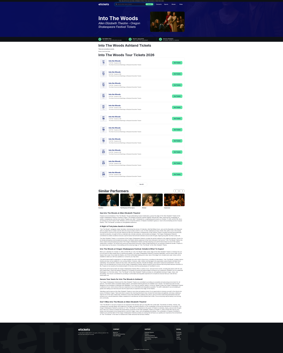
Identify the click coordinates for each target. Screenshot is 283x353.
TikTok (178, 335)
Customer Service (149, 332)
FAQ (146, 340)
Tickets (177, 62)
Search (149, 4)
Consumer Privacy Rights (151, 337)
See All (141, 184)
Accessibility (148, 339)
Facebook (178, 332)
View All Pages (117, 335)
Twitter (178, 337)
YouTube (178, 339)
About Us (115, 332)
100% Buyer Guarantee (119, 334)
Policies (147, 334)
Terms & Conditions (150, 335)
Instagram (178, 334)
